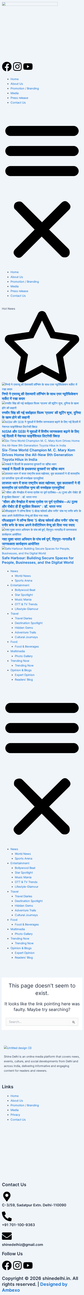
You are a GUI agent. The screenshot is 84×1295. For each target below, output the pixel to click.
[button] (42, 189)
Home (15, 79)
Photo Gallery (24, 656)
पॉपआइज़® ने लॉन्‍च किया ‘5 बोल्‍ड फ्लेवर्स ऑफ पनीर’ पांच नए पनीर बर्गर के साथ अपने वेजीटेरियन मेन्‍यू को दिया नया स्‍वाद (40, 522)
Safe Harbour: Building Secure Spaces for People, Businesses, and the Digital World (38, 560)
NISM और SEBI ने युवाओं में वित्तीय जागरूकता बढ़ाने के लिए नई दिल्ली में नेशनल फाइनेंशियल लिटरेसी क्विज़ (40, 433)
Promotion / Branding (25, 88)
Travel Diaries (23, 618)
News (14, 571)
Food (14, 642)
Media (15, 93)
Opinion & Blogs (21, 670)
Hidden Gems (24, 627)
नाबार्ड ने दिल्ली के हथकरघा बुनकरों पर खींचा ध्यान (33, 469)
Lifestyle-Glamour (26, 609)
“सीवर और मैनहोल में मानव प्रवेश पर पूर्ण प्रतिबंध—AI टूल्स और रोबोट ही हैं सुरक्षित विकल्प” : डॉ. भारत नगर (39, 504)
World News (23, 576)
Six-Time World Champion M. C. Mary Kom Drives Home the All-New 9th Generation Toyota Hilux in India (38, 454)
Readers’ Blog (24, 679)
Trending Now (20, 661)
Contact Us (18, 102)
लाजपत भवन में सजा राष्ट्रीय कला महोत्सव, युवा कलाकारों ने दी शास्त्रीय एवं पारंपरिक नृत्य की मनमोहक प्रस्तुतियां (41, 485)
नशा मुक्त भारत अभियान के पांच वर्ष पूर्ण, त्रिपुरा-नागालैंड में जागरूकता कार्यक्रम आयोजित (38, 541)
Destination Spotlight (29, 623)
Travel (14, 613)
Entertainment (20, 585)
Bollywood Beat (25, 590)
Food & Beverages (27, 646)
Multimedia (18, 651)
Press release (19, 98)
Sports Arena (23, 580)
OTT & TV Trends (26, 604)
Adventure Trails (25, 632)
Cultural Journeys (26, 637)
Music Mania (23, 599)
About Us (17, 84)
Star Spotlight (24, 595)
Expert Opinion (25, 675)
